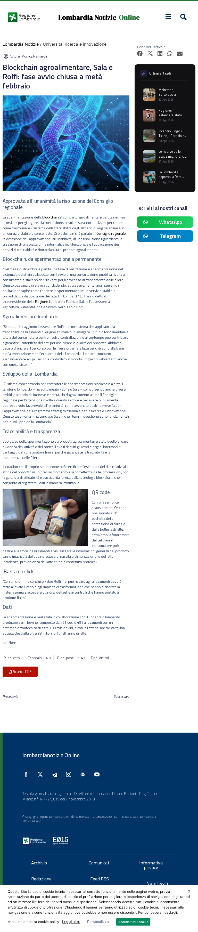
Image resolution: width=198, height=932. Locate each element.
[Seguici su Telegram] (56, 774)
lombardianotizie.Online (51, 755)
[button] (168, 16)
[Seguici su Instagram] (70, 774)
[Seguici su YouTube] (98, 774)
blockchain (50, 217)
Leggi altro (71, 921)
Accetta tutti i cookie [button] (133, 922)
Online (129, 17)
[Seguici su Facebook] (27, 774)
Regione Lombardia (50, 301)
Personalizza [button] (98, 921)
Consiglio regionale (111, 233)
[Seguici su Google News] (84, 774)
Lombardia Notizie (87, 17)
